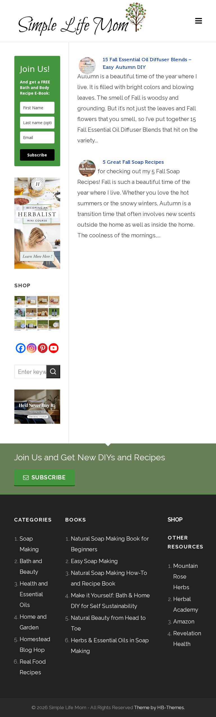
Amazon (183, 621)
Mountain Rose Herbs (185, 577)
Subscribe (37, 155)
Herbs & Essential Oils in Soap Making (110, 645)
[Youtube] (53, 348)
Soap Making (29, 544)
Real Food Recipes (33, 667)
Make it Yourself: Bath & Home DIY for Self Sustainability (110, 600)
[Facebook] (21, 348)
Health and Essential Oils (34, 594)
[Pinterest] (43, 348)
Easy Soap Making (94, 561)
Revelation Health (187, 638)
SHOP (175, 519)
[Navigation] (198, 21)
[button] (53, 371)
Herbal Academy (185, 604)
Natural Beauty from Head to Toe (108, 623)
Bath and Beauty (31, 566)
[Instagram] (32, 348)
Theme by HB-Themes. (159, 707)
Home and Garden (33, 622)
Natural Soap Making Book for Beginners (110, 544)
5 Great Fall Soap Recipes (133, 162)
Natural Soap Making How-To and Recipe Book (109, 578)
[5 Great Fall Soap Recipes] (87, 168)
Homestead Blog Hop (34, 644)
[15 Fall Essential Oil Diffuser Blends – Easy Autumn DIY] (87, 66)
